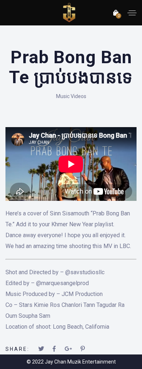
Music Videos (71, 96)
